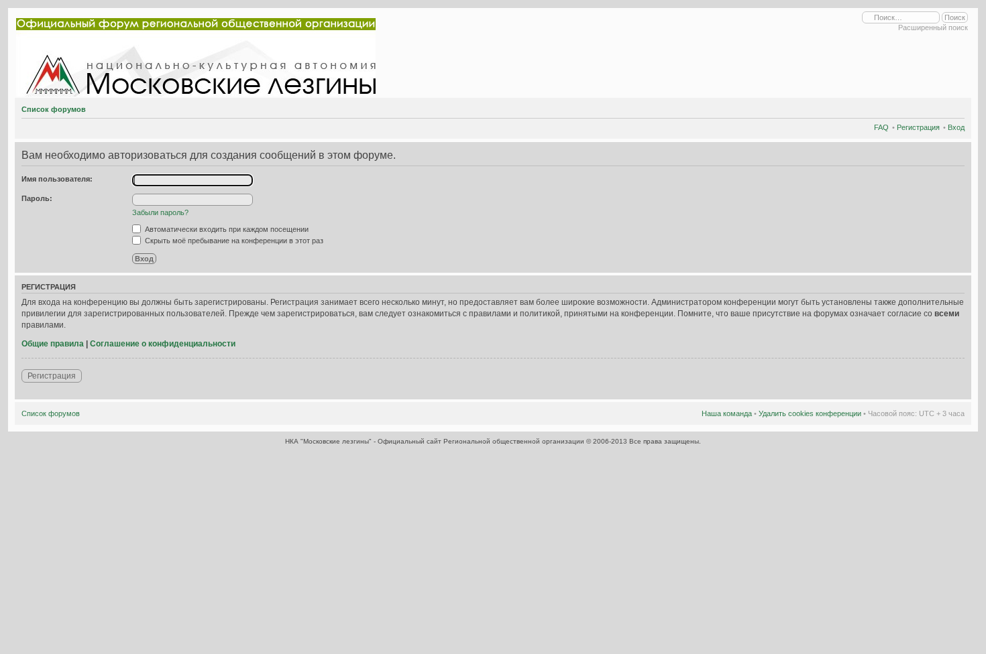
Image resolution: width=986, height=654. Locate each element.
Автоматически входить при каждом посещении (226, 229)
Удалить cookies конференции (810, 413)
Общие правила (52, 343)
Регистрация (918, 127)
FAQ (881, 127)
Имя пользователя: (57, 179)
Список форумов (53, 109)
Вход (956, 127)
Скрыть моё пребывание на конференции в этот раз (233, 241)
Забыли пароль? (160, 212)
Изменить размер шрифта (955, 107)
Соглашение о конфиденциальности (162, 343)
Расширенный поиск (933, 27)
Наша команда (727, 413)
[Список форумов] (198, 54)
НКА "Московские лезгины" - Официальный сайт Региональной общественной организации (435, 441)
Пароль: (36, 198)
